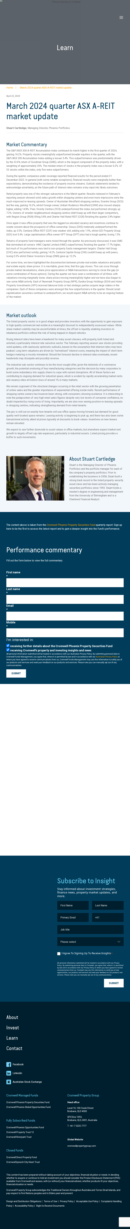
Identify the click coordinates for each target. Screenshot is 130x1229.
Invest (12, 1027)
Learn (12, 1038)
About (12, 1017)
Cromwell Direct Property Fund (21, 1157)
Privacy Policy (67, 1201)
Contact (14, 1048)
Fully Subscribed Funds (20, 1120)
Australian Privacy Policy (106, 657)
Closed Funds (14, 1150)
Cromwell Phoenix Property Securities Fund (71, 524)
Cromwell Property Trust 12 (20, 1132)
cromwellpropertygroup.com (81, 1146)
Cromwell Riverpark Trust (19, 1137)
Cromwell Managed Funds (22, 1095)
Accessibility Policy (24, 1206)
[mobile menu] (121, 17)
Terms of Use (50, 1201)
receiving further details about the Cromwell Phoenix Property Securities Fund (61, 646)
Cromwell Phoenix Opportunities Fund (25, 1127)
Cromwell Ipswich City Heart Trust (23, 1162)
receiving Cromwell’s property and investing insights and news (50, 650)
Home (9, 87)
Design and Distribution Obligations (23, 1201)
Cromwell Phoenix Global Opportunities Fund (28, 1107)
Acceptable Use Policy (87, 1201)
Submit (16, 673)
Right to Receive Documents (50, 1206)
